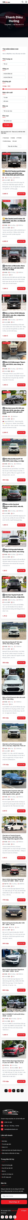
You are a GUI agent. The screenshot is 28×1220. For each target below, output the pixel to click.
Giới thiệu (4, 1141)
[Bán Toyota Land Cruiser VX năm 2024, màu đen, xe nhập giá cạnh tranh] (14, 207)
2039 (19, 1090)
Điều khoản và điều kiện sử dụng (10, 1153)
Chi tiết (22, 193)
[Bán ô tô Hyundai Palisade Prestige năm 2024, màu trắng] (14, 538)
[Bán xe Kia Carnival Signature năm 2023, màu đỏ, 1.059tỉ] (14, 493)
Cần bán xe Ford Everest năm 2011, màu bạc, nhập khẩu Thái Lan (14, 745)
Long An (6, 927)
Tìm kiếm (6, 125)
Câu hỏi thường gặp (7, 1165)
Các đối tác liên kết (7, 1168)
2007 (9, 929)
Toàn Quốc (6, 137)
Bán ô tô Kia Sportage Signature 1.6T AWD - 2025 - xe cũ (13, 970)
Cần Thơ (6, 883)
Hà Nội (13, 137)
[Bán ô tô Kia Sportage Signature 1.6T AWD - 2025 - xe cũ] (14, 958)
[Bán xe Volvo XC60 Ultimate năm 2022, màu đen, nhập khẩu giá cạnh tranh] (14, 302)
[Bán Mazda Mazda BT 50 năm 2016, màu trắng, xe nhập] (14, 447)
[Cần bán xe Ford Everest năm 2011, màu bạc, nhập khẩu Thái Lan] (14, 732)
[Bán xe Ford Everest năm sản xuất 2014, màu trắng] (13, 681)
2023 (9, 513)
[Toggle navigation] (26, 2)
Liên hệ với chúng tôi (7, 1174)
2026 (9, 1021)
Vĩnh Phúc (6, 1065)
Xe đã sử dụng (7, 141)
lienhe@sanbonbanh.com (11, 1129)
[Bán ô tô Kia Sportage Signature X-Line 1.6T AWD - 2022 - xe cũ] (14, 870)
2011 (9, 751)
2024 (9, 227)
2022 (9, 322)
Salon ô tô (5, 1147)
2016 (9, 466)
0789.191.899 (8, 1122)
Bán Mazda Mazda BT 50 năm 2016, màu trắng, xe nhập (12, 643)
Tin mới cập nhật (6, 1144)
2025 (9, 976)
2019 (9, 180)
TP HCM (19, 137)
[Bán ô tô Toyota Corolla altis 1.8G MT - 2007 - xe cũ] (14, 913)
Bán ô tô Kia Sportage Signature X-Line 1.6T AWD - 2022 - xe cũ (13, 880)
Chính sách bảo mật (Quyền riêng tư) (12, 1150)
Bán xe (4, 1171)
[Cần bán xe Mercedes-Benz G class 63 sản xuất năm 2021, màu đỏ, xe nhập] (14, 255)
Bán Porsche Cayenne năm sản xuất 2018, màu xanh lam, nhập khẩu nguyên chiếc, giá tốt (12, 792)
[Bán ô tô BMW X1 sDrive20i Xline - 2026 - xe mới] (14, 1004)
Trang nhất (7, 24)
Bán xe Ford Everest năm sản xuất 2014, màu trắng (13, 698)
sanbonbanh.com (16, 1210)
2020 (9, 419)
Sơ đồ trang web (6, 1177)
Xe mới (14, 141)
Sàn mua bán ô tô (18, 24)
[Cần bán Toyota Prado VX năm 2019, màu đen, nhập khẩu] (14, 584)
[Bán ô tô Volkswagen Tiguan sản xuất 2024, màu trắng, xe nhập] (14, 350)
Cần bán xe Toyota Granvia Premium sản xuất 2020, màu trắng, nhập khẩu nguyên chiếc (12, 837)
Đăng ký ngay (13, 1202)
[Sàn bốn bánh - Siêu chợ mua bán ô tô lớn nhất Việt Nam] (6, 2)
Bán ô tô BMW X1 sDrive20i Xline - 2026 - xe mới (13, 1015)
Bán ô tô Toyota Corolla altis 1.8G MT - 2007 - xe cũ (13, 923)
